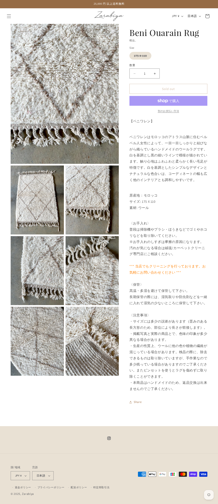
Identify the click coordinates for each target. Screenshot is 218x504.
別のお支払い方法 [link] (168, 111)
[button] (9, 16)
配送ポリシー (79, 487)
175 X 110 (142, 57)
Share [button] (138, 402)
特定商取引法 (101, 487)
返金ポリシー (23, 487)
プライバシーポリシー (51, 487)
